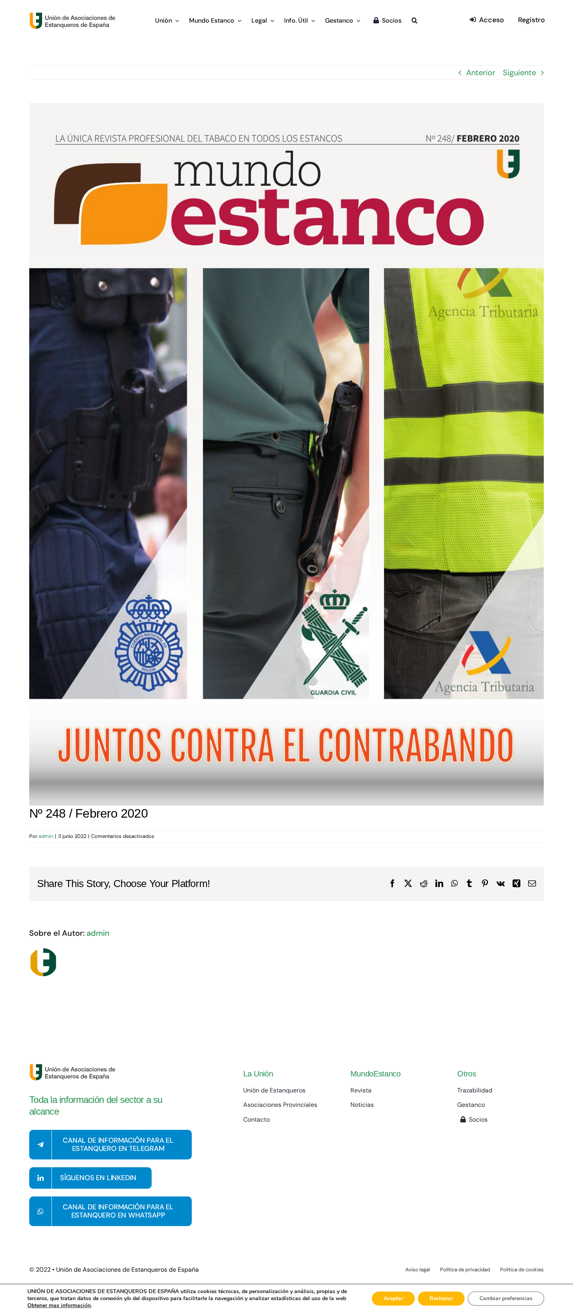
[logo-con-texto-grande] (74, 16)
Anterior (480, 72)
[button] (414, 21)
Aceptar (393, 1298)
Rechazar (441, 1298)
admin (46, 836)
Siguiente (519, 72)
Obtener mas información (59, 1305)
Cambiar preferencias (505, 1298)
